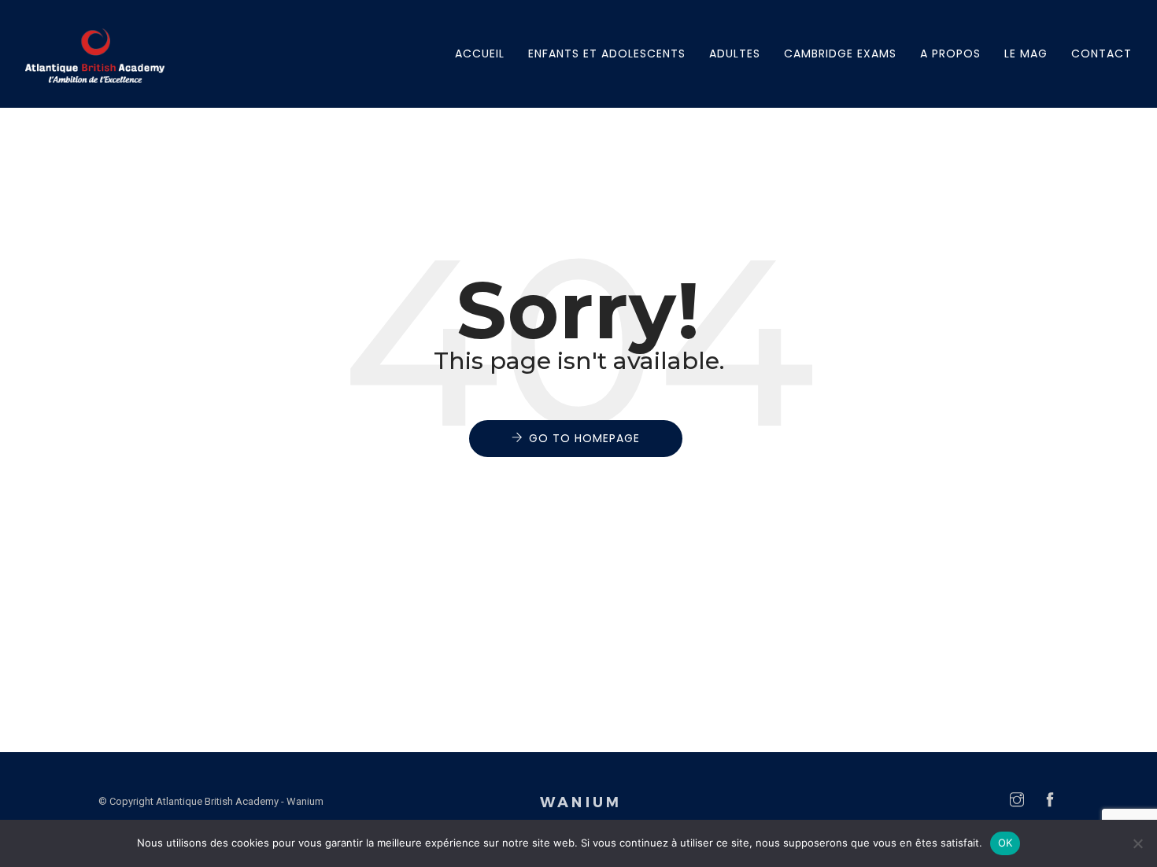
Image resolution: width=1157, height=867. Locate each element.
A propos (950, 53)
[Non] (1137, 843)
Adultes (734, 53)
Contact (1101, 53)
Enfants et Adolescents (607, 53)
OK (1005, 842)
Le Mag (1026, 53)
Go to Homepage (584, 438)
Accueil (480, 53)
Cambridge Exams (840, 53)
